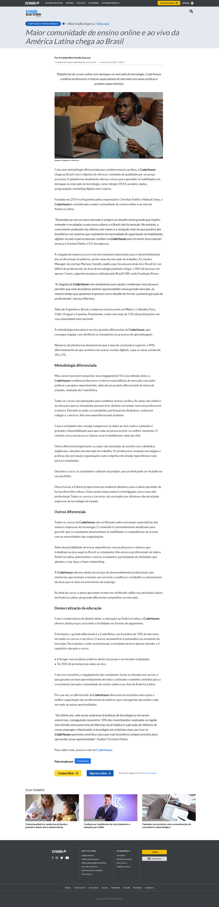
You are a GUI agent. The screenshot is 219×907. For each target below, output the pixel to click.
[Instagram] (57, 858)
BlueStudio (137, 888)
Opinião (70, 3)
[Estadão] (32, 2)
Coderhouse (82, 761)
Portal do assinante (124, 859)
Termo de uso (87, 874)
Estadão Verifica (110, 3)
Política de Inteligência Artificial (93, 863)
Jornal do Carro (80, 888)
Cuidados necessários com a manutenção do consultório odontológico (166, 825)
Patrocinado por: (33, 820)
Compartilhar (66, 773)
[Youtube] (67, 858)
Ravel (159, 820)
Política (81, 3)
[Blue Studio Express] (33, 13)
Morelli (44, 820)
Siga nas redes (98, 773)
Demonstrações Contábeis (92, 870)
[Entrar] (187, 3)
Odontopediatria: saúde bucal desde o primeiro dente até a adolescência (46, 825)
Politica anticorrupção (90, 859)
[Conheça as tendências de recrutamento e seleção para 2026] (110, 820)
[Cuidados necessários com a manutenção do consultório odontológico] (169, 820)
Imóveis (105, 888)
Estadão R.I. (149, 888)
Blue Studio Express (81, 24)
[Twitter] (61, 858)
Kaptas (102, 820)
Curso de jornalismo (89, 866)
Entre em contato (148, 773)
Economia (93, 3)
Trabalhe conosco (124, 866)
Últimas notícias (54, 3)
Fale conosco (122, 863)
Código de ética (87, 855)
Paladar (68, 888)
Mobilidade (115, 888)
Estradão (126, 888)
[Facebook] (52, 858)
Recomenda (94, 888)
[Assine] (169, 3)
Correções (121, 855)
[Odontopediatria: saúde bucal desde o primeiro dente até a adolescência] (52, 820)
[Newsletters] (154, 859)
